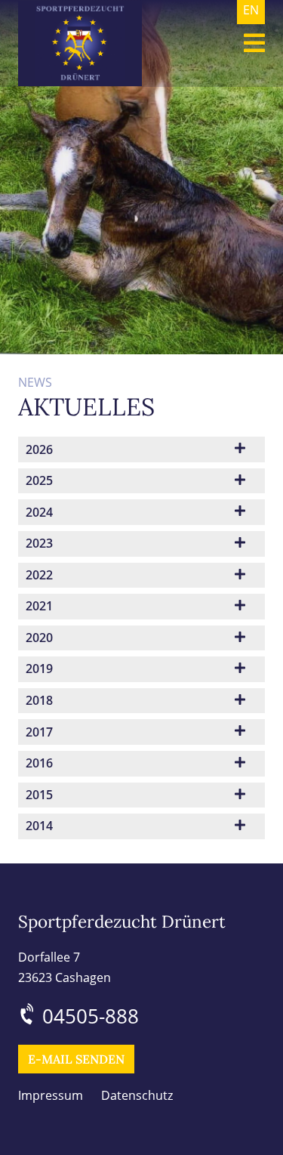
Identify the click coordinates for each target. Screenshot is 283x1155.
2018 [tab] (39, 700)
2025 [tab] (39, 480)
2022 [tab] (39, 575)
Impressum (50, 1095)
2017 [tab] (39, 732)
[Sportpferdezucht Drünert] (80, 43)
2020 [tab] (39, 637)
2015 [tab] (39, 794)
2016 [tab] (39, 763)
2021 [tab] (39, 606)
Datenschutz (137, 1095)
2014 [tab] (39, 825)
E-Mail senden (76, 1059)
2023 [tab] (39, 543)
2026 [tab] (39, 449)
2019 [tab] (39, 668)
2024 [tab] (39, 512)
